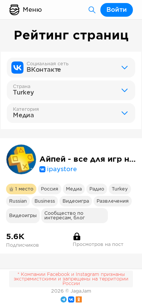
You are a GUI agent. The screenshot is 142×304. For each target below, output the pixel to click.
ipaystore (62, 169)
